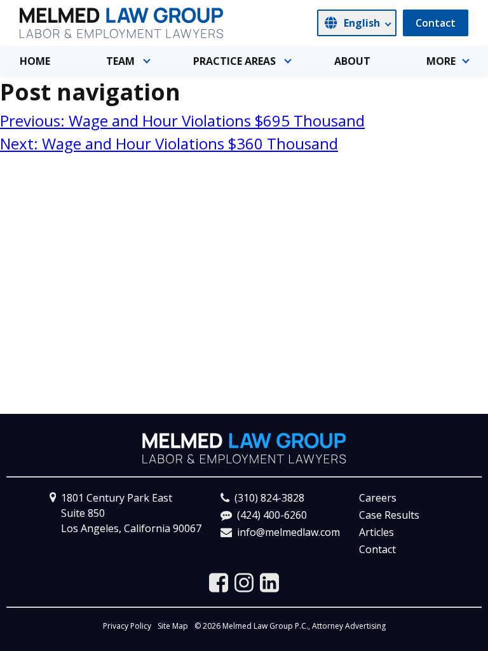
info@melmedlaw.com (288, 532)
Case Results (389, 515)
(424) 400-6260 (272, 515)
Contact (436, 23)
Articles (376, 532)
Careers (377, 498)
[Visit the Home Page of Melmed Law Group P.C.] (121, 23)
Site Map (173, 625)
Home (35, 61)
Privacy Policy (127, 625)
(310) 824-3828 (269, 498)
